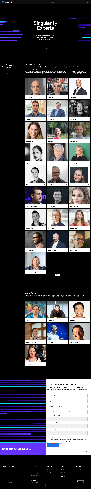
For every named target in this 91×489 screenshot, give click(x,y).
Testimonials (48, 472)
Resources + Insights (65, 479)
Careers (62, 469)
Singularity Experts (50, 471)
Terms (7, 482)
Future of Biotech (35, 475)
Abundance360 (34, 473)
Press (62, 471)
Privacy (3, 482)
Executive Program (35, 472)
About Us (63, 472)
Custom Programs (35, 482)
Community (48, 469)
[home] (7, 2)
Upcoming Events (50, 477)
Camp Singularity (34, 477)
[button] (40, 2)
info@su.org (78, 469)
